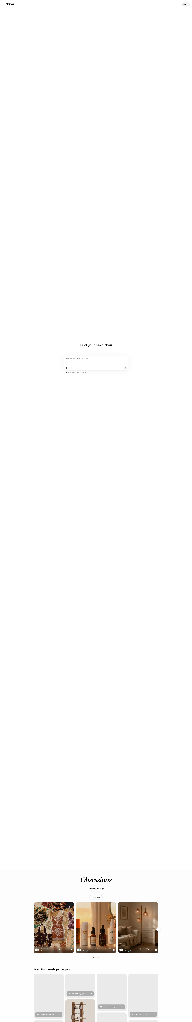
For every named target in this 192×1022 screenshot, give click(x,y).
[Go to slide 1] (93, 957)
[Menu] (3, 4)
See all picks (96, 897)
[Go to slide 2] (95, 957)
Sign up (185, 4)
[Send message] (125, 367)
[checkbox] (66, 372)
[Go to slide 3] (96, 957)
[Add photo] (66, 367)
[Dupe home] (10, 4)
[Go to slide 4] (98, 957)
